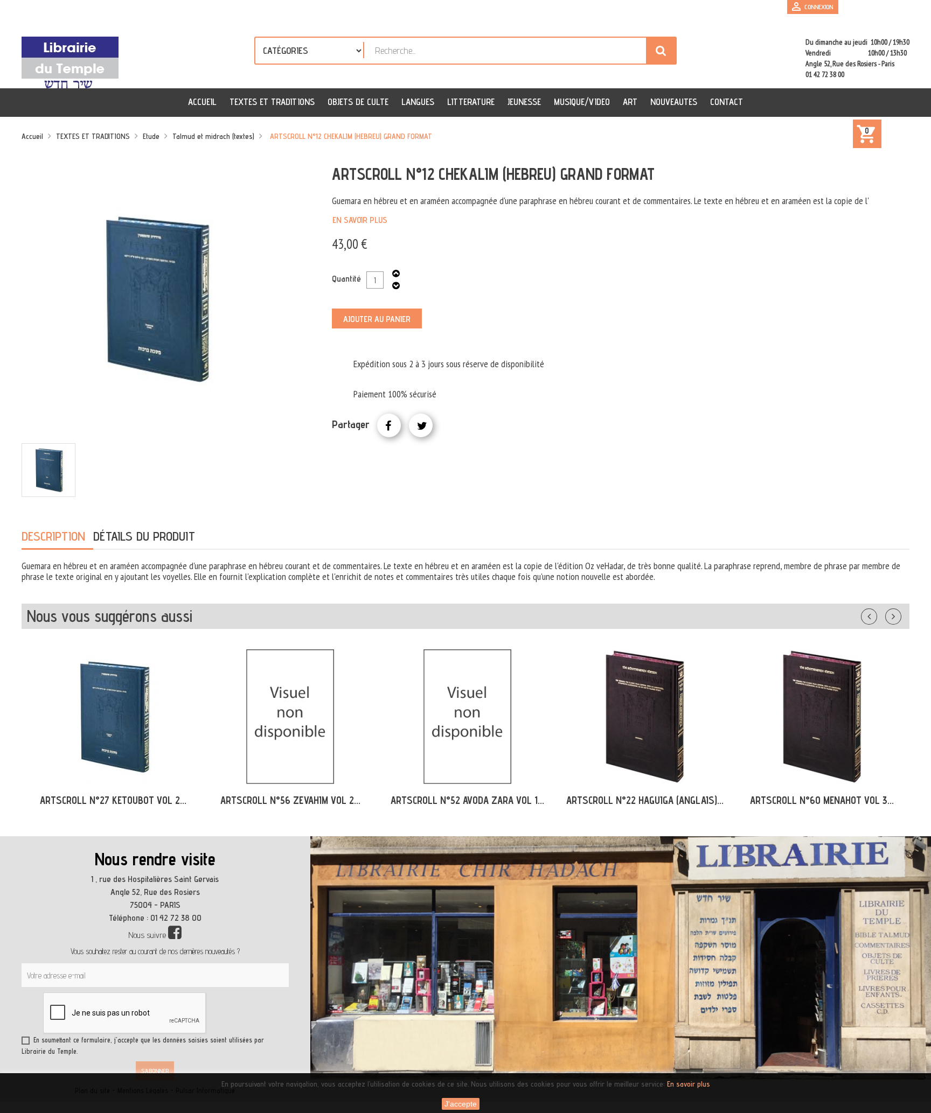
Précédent (880, 614)
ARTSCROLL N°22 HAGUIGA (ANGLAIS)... (645, 800)
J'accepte (460, 1104)
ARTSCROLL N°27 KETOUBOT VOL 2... (113, 800)
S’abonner (155, 1071)
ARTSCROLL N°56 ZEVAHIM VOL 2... (290, 800)
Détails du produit (144, 536)
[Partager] (389, 425)
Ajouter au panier (377, 319)
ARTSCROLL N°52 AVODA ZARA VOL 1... (467, 800)
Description (53, 536)
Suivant (900, 614)
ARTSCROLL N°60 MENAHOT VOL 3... (822, 800)
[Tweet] (421, 425)
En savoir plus (359, 220)
